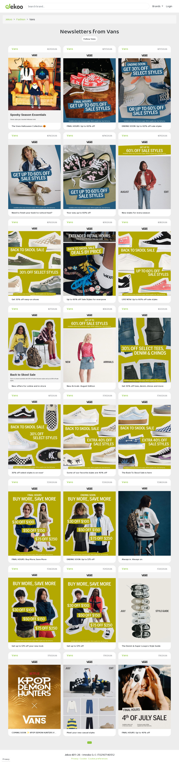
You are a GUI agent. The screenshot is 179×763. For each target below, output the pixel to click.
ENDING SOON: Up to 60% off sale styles (142, 126)
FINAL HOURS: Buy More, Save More (29, 559)
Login (169, 6)
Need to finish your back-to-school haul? (32, 212)
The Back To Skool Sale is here (137, 472)
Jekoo (8, 19)
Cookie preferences (98, 758)
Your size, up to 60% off (79, 212)
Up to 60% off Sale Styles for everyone (86, 299)
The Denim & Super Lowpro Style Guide (141, 646)
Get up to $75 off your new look (27, 646)
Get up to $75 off (75, 646)
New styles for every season (136, 212)
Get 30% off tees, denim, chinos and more (142, 386)
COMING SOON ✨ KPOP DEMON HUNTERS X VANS (34, 732)
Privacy (6, 759)
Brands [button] (156, 6)
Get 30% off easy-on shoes (25, 299)
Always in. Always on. (132, 559)
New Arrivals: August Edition (81, 386)
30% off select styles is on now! (27, 472)
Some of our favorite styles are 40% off (87, 472)
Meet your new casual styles (81, 732)
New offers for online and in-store (29, 386)
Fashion (20, 19)
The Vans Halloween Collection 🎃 (29, 126)
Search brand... (34, 12)
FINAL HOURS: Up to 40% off (136, 732)
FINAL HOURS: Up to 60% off (81, 126)
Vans (15, 49)
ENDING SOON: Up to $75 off (81, 559)
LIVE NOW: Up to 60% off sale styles (139, 299)
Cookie (83, 758)
